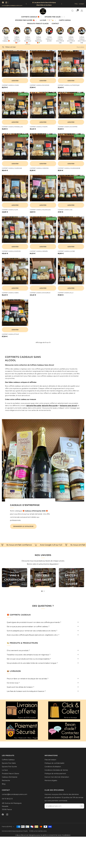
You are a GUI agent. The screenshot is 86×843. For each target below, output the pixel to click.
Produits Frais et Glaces (38, 23)
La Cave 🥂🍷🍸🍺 (47, 20)
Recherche (6, 780)
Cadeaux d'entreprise (9, 777)
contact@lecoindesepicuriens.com (12, 5)
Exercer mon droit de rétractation (57, 777)
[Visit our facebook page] (3, 2)
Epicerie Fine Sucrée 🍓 (25, 20)
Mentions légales (51, 780)
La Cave (5, 770)
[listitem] (44, 4)
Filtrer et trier (10, 47)
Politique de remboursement (55, 773)
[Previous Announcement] (26, 3)
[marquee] (43, 545)
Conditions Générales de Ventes (56, 770)
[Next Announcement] (61, 3)
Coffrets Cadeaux (8, 760)
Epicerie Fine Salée (9, 763)
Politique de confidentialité (54, 763)
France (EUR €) (7, 826)
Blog (3, 784)
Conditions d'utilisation (53, 767)
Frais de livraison (50, 760)
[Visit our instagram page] (6, 2)
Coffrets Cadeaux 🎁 (30, 17)
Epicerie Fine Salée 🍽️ (54, 17)
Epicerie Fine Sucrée (9, 767)
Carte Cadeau (65, 20)
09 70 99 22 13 (7, 799)
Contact (55, 23)
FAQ (76, 4)
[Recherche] (72, 11)
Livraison (81, 4)
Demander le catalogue (23, 526)
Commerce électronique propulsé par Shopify (15, 831)
